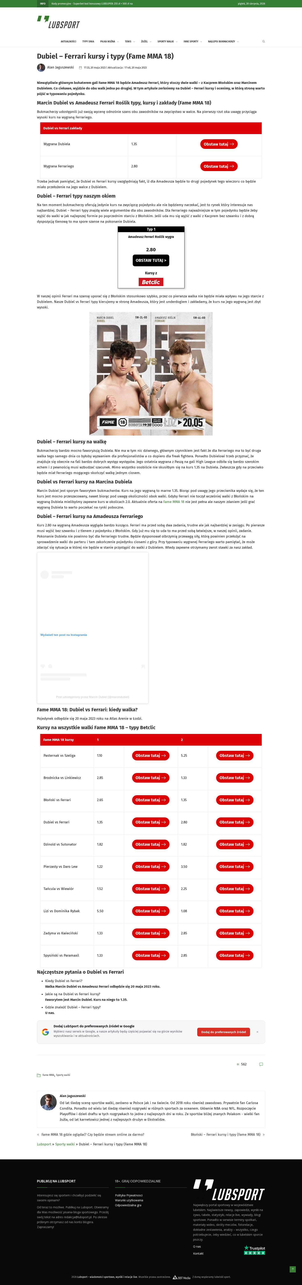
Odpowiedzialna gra (128, 1205)
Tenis (128, 41)
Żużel (144, 41)
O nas (197, 1246)
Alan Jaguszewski (73, 1096)
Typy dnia (88, 41)
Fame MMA (48, 1075)
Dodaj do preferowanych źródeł (223, 1032)
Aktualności (68, 41)
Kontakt (198, 1253)
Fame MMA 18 (173, 502)
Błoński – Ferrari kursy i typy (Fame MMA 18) (226, 1134)
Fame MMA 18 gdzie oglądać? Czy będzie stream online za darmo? (92, 1134)
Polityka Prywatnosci (129, 1195)
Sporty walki (166, 41)
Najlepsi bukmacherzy (221, 41)
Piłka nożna (107, 41)
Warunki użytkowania (129, 1200)
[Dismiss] (257, 1032)
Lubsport (44, 1144)
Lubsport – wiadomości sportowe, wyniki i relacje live (107, 1277)
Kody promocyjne (61, 3)
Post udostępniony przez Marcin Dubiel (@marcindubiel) (92, 697)
